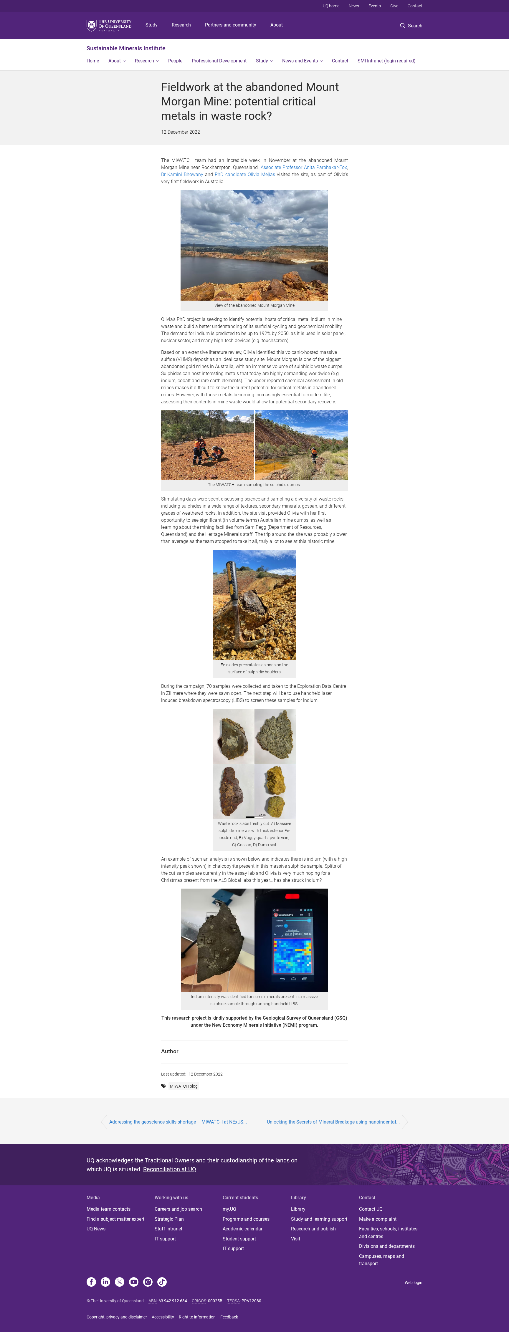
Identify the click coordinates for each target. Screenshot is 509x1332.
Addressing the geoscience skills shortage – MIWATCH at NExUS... (178, 1122)
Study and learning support (319, 1219)
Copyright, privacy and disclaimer (117, 1317)
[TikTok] (162, 1282)
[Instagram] (148, 1282)
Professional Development (219, 61)
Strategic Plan (169, 1219)
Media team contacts (108, 1209)
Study (152, 25)
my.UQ (229, 1209)
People (175, 61)
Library (298, 1209)
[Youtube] (133, 1282)
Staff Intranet (168, 1229)
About (276, 25)
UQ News (96, 1229)
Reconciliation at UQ (169, 1169)
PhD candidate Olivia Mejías (245, 174)
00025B (215, 1300)
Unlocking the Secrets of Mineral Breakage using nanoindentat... (333, 1122)
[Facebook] (91, 1282)
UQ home (331, 6)
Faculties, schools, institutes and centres (388, 1232)
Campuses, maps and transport (381, 1260)
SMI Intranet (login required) (387, 61)
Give (394, 6)
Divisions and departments (387, 1246)
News (354, 6)
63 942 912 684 (172, 1300)
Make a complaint (377, 1219)
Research (181, 25)
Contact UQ (371, 1209)
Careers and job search (178, 1209)
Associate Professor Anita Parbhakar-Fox (304, 167)
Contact (415, 6)
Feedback (229, 1317)
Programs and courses (246, 1219)
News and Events (300, 61)
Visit (295, 1239)
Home (93, 61)
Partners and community (230, 25)
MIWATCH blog (184, 1086)
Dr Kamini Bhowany (182, 174)
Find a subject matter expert (115, 1219)
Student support (239, 1239)
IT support (165, 1239)
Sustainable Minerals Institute (126, 48)
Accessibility (163, 1317)
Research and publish (313, 1229)
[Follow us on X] (119, 1282)
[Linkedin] (105, 1282)
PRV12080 (251, 1300)
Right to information (197, 1317)
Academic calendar (242, 1229)
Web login (413, 1282)
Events (374, 6)
